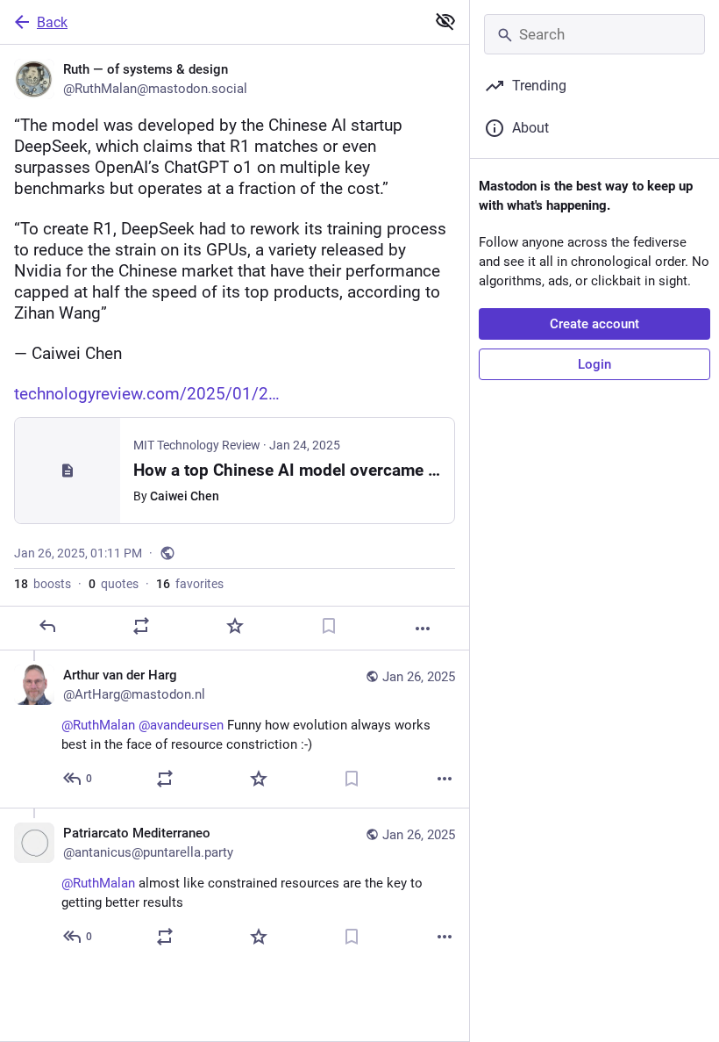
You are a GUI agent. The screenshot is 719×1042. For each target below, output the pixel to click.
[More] (422, 628)
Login (594, 364)
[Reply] (47, 625)
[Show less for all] (445, 21)
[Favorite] (235, 625)
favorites (190, 584)
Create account (594, 324)
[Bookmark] (328, 625)
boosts (42, 584)
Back (52, 22)
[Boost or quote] (141, 625)
